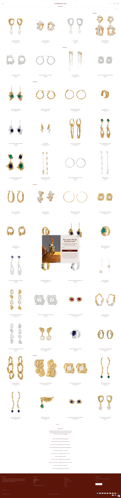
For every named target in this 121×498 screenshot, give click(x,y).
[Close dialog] (77, 236)
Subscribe (70, 250)
